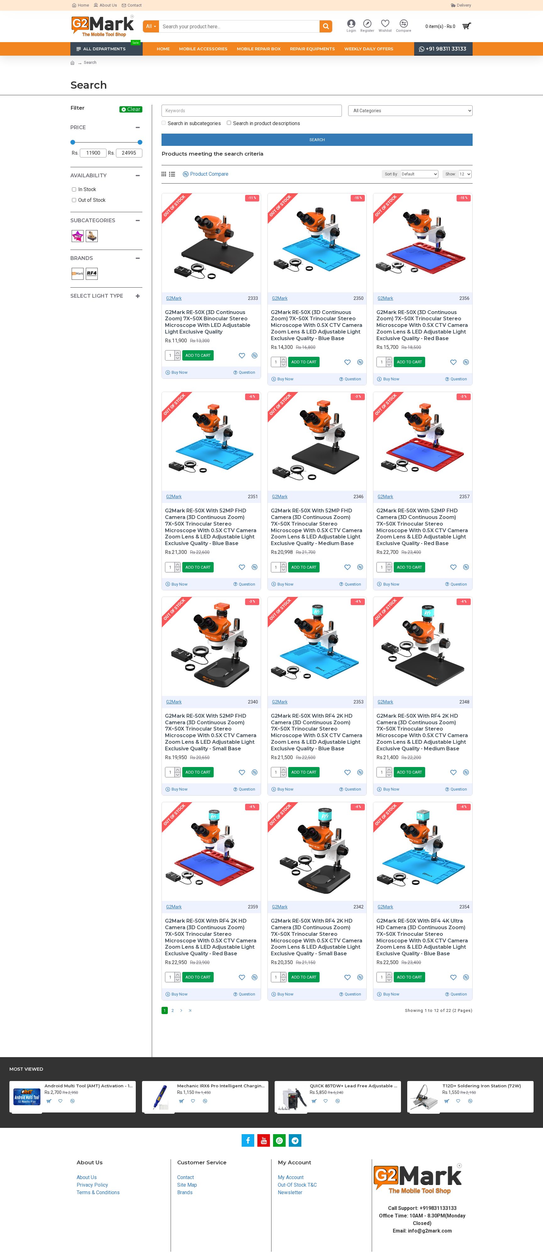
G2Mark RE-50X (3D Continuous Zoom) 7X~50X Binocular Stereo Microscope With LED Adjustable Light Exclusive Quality (207, 322)
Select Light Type (96, 296)
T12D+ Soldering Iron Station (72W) (481, 1085)
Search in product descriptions (266, 123)
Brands (81, 258)
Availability (88, 176)
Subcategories (92, 220)
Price (78, 127)
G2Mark (174, 298)
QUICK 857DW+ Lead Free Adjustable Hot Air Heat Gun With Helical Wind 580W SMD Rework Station (354, 1085)
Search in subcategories (194, 123)
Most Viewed (26, 1069)
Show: (451, 174)
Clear (133, 109)
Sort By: (391, 174)
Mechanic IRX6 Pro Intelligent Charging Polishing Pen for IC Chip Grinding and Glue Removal (221, 1085)
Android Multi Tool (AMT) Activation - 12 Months (89, 1085)
